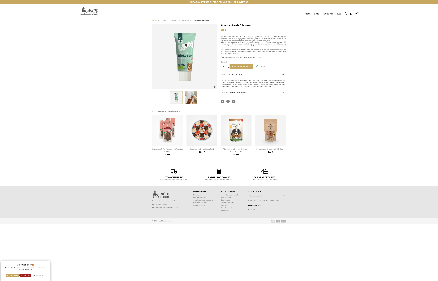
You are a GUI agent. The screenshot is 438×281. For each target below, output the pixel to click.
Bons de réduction (227, 208)
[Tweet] (228, 101)
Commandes (225, 200)
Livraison (196, 195)
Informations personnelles (230, 195)
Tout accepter (12, 275)
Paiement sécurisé (200, 203)
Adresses (224, 205)
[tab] (253, 74)
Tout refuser (25, 275)
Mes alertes (225, 210)
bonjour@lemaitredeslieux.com (166, 207)
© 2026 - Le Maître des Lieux (162, 221)
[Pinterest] (233, 101)
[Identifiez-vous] (350, 14)
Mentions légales (199, 197)
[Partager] (222, 101)
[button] (253, 75)
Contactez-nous (199, 205)
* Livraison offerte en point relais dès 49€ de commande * (219, 2)
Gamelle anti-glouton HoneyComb (202, 149)
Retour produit (226, 197)
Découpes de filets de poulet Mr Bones (270, 149)
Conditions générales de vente (204, 200)
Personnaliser (38, 275)
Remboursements (227, 203)
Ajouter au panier (241, 66)
